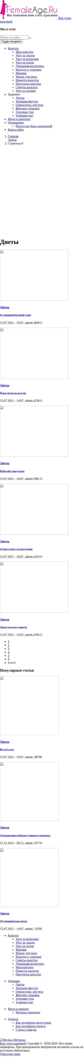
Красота (13, 48)
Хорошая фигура (27, 101)
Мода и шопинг (18, 1009)
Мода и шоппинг (19, 119)
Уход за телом (25, 62)
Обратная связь (10, 1054)
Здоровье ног (24, 115)
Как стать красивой (13, 1043)
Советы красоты (27, 87)
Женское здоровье (27, 108)
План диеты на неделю (13, 393)
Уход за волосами (27, 59)
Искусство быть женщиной (34, 126)
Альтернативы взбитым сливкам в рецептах (25, 835)
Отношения (15, 122)
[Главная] (29, 18)
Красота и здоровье (28, 69)
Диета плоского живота (13, 627)
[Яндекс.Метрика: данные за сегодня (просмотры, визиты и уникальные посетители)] (12, 1040)
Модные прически (28, 1012)
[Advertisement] (42, 190)
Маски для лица (26, 76)
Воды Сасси (7, 749)
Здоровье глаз (25, 112)
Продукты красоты (28, 83)
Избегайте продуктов (12, 471)
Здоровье (14, 981)
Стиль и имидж (26, 1029)
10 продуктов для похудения (16, 549)
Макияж (21, 73)
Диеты (20, 98)
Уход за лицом (25, 55)
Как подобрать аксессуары (33, 1022)
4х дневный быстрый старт (15, 314)
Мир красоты (24, 52)
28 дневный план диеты (13, 921)
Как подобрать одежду (31, 1026)
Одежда (13, 1019)
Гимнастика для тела (29, 105)
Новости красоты (27, 80)
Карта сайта (16, 129)
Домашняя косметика (30, 66)
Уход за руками (26, 90)
